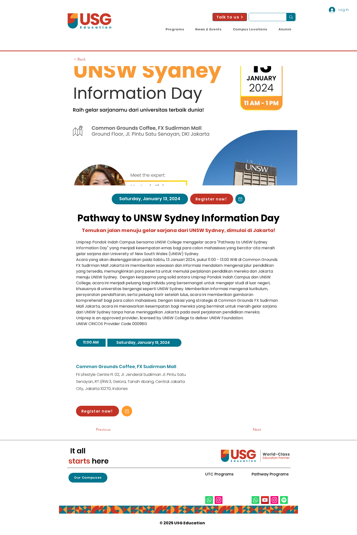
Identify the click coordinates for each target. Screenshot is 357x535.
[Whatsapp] (209, 500)
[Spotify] (284, 500)
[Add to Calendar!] (240, 199)
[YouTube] (265, 500)
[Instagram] (218, 500)
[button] (175, 29)
